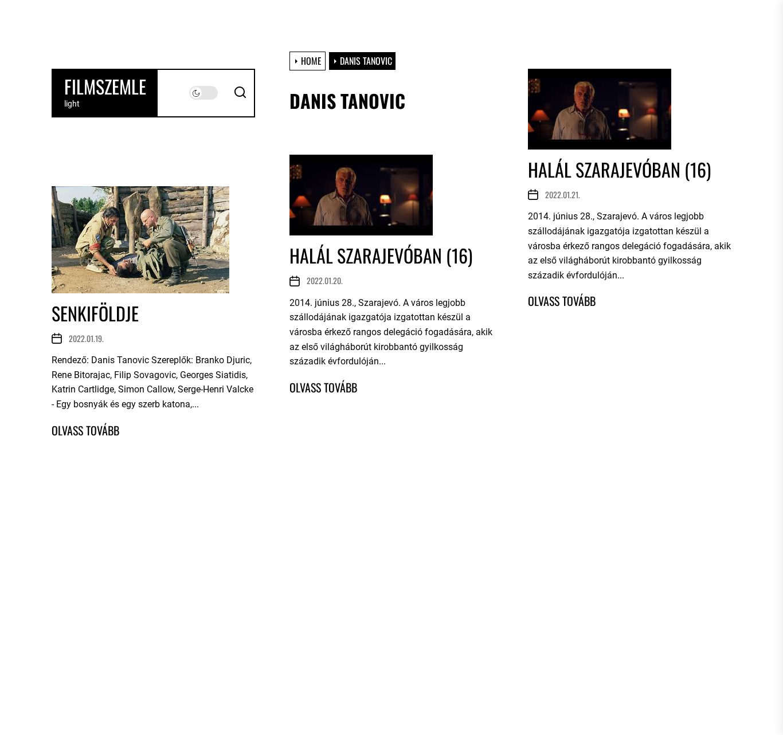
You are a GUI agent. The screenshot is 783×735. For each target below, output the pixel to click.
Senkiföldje (95, 313)
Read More (562, 301)
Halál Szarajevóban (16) (619, 169)
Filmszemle (105, 86)
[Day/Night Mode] (203, 93)
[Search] (240, 93)
